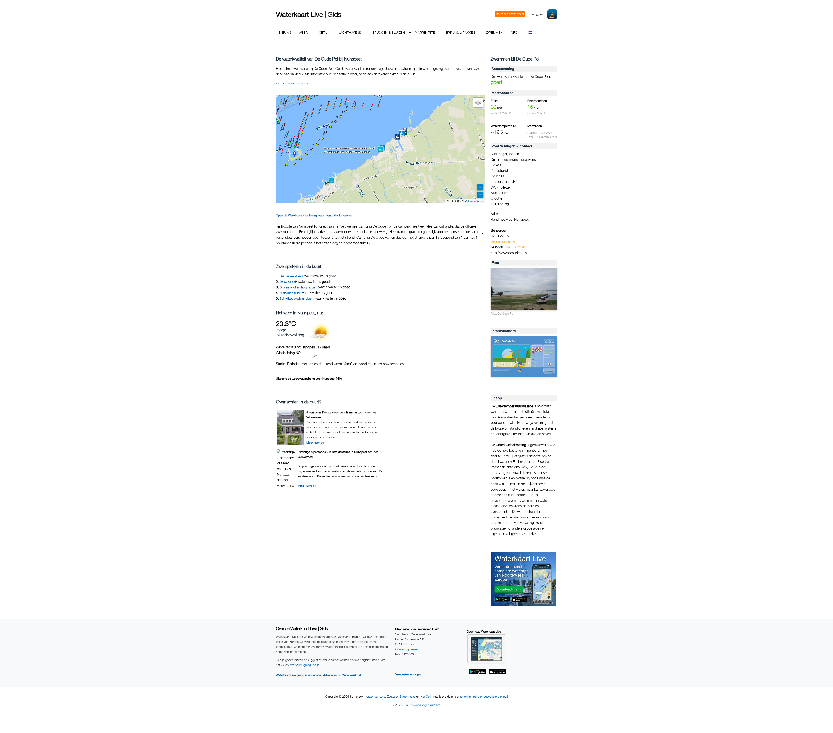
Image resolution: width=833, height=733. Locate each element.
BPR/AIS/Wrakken (461, 32)
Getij (323, 32)
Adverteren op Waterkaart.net (342, 675)
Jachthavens (350, 32)
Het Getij (426, 696)
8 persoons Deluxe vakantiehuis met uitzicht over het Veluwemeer (341, 414)
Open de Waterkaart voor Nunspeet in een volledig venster (314, 215)
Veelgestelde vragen (408, 674)
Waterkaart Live (375, 696)
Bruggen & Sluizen (388, 32)
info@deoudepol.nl (503, 241)
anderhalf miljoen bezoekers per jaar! (484, 696)
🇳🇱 (530, 32)
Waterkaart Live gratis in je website (298, 675)
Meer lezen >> (315, 442)
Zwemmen (494, 32)
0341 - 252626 (515, 247)
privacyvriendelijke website (423, 705)
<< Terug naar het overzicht (293, 83)
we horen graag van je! (305, 665)
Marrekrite (425, 32)
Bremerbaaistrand (291, 276)
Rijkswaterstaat (474, 201)
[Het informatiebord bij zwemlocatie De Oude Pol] (524, 356)
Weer (304, 32)
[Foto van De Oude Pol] (524, 289)
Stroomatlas (407, 696)
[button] (284, 106)
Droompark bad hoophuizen (298, 287)
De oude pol (288, 282)
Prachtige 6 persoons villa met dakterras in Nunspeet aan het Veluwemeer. (338, 454)
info (514, 32)
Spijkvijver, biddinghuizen (296, 298)
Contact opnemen (407, 649)
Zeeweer (392, 696)
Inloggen (537, 14)
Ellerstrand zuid (290, 293)
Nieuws (285, 32)
